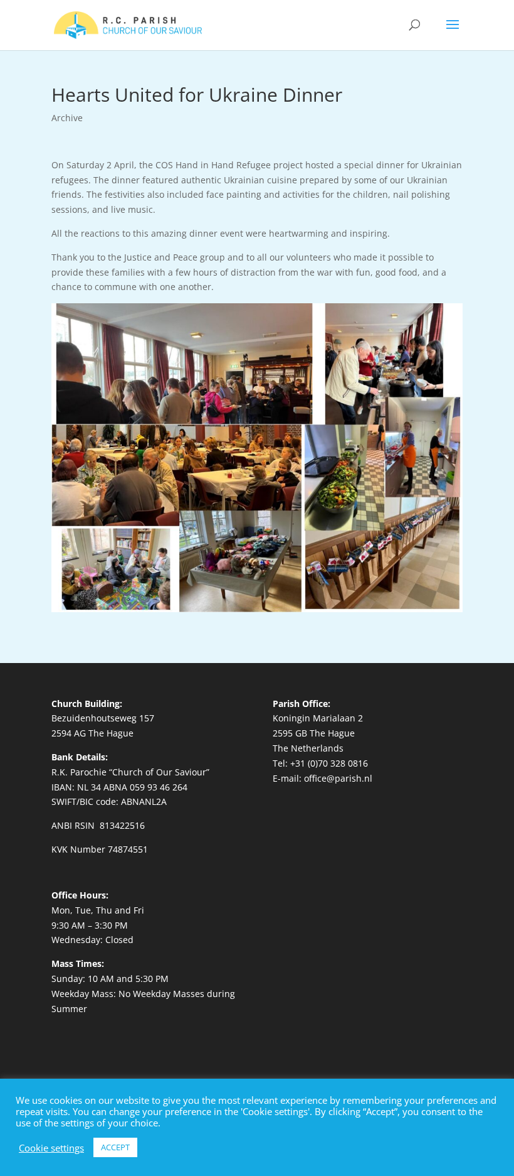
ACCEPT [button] (115, 1147)
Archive (67, 118)
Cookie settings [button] (51, 1147)
